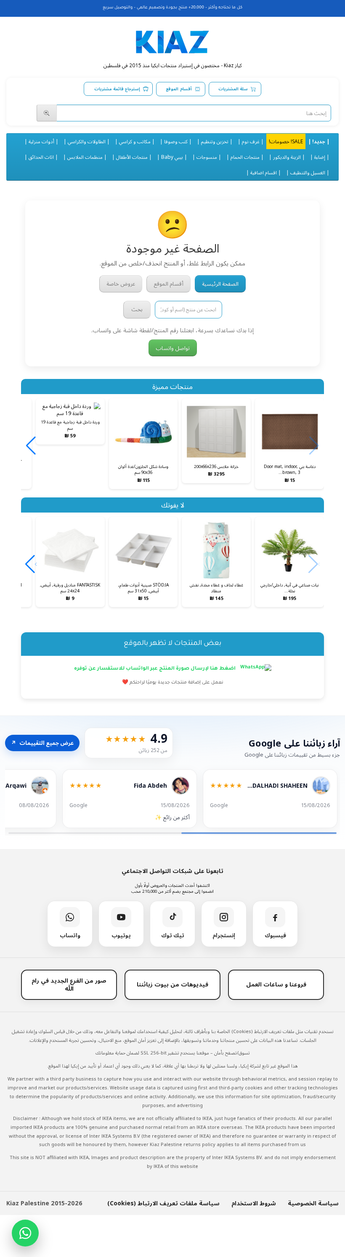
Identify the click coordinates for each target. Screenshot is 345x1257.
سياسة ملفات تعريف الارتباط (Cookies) (163, 1203)
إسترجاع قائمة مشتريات (117, 89)
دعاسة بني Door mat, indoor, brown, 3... (290, 469)
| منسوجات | (206, 156)
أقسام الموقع (178, 89)
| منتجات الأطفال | (132, 156)
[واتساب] (25, 1233)
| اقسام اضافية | (263, 172)
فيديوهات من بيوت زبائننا (172, 984)
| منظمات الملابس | (85, 156)
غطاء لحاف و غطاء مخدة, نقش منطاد (216, 588)
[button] (31, 446)
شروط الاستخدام (253, 1203)
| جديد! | (318, 141)
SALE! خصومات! (286, 141)
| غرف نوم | (251, 141)
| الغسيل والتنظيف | (307, 172)
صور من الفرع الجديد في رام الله (69, 984)
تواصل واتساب (173, 348)
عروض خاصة (120, 283)
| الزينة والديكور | (287, 156)
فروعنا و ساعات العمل (276, 984)
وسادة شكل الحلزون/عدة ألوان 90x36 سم (143, 469)
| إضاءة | (319, 156)
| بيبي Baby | (172, 156)
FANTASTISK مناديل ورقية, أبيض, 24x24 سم (70, 588)
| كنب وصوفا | (176, 141)
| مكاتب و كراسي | (135, 141)
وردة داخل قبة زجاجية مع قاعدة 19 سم (70, 425)
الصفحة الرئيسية (220, 283)
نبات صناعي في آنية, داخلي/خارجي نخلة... (289, 588)
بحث (137, 309)
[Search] (47, 113)
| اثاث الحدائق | (41, 156)
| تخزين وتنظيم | (215, 141)
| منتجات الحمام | (245, 156)
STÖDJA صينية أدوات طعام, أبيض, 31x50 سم (143, 588)
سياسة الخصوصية (313, 1203)
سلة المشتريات (233, 89)
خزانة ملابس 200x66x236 (216, 466)
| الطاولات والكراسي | (87, 141)
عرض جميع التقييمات (42, 743)
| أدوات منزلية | (41, 141)
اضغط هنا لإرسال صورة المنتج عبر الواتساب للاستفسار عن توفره (155, 669)
